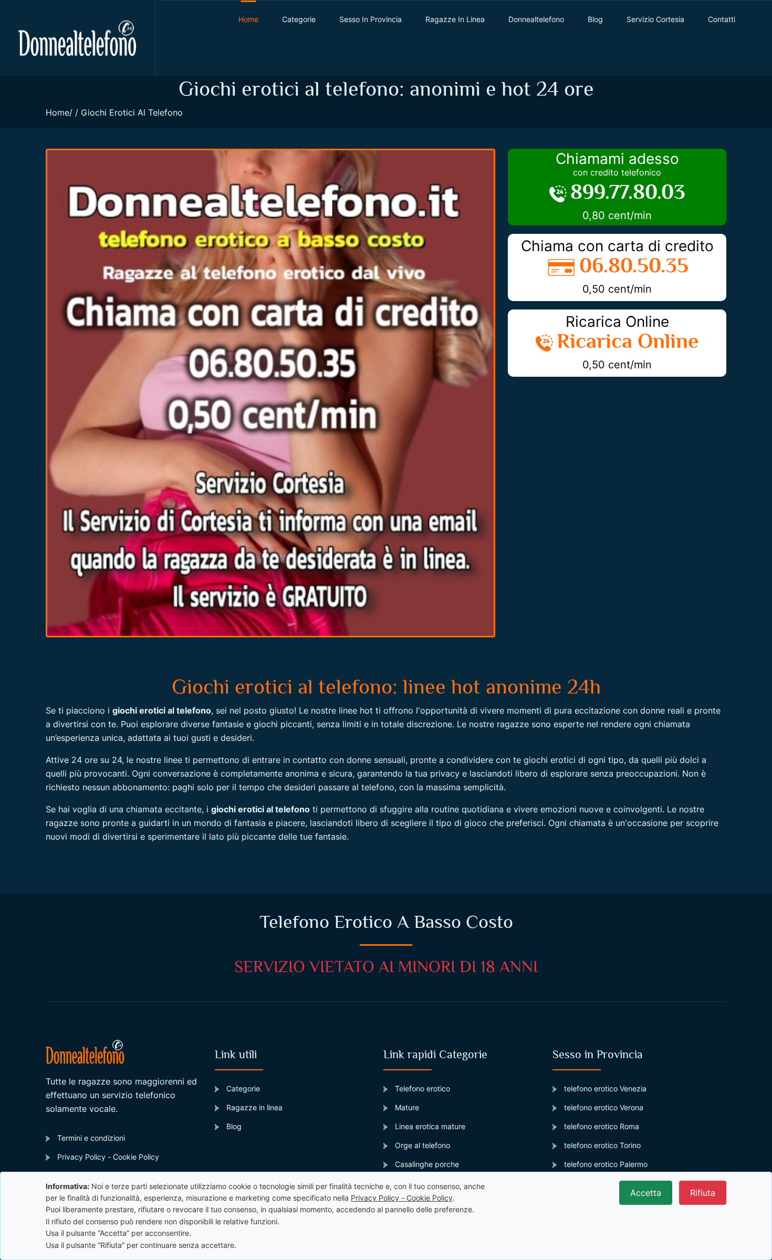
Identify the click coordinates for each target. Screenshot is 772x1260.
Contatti (721, 19)
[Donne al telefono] (77, 38)
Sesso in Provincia (370, 19)
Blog (234, 1126)
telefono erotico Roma (601, 1126)
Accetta (645, 1192)
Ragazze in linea (455, 19)
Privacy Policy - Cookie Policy (108, 1156)
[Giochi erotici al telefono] (270, 393)
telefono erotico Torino (602, 1145)
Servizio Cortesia (655, 19)
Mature (407, 1107)
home (248, 19)
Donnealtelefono (536, 19)
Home (57, 112)
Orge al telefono (422, 1145)
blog (595, 19)
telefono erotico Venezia (605, 1088)
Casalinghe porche (427, 1164)
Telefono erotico (422, 1088)
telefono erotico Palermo (606, 1164)
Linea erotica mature (430, 1126)
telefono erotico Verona (603, 1107)
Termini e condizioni (91, 1137)
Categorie (299, 19)
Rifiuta (702, 1192)
